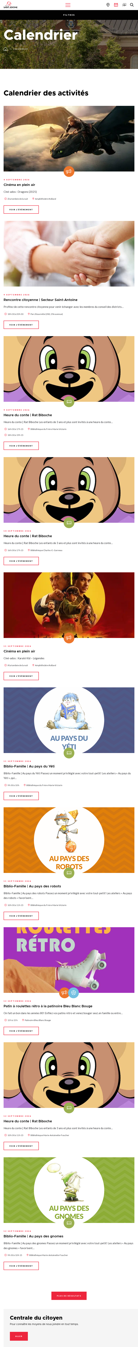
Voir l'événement (21, 209)
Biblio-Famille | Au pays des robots (32, 886)
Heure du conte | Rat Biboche (28, 415)
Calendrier (20, 49)
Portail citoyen (123, 5)
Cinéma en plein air (19, 185)
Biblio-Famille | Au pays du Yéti (29, 766)
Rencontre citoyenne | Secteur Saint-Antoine (40, 300)
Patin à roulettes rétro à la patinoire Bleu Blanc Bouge (48, 1006)
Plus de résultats (69, 1296)
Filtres (69, 15)
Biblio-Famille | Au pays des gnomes (33, 1236)
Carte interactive (108, 5)
